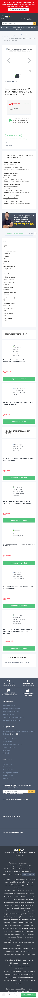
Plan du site (7, 874)
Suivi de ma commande (11, 708)
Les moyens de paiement (12, 711)
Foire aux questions (10, 738)
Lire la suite (8, 145)
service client (27, 27)
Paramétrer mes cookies (18, 863)
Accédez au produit (19, 478)
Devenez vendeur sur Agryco (13, 744)
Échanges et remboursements (13, 717)
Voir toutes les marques (11, 720)
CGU (6, 869)
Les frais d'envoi (8, 714)
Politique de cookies (23, 869)
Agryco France (27, 874)
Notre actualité (8, 770)
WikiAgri (6, 753)
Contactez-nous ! (9, 767)
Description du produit (13, 135)
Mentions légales (11, 866)
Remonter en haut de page (19, 673)
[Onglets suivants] (34, 233)
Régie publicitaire (9, 747)
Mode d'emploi (8, 741)
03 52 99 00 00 (7, 27)
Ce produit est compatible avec (15, 139)
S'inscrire (32, 791)
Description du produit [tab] (15, 233)
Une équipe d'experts (10, 773)
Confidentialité (25, 866)
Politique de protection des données (18, 872)
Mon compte (7, 764)
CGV (12, 869)
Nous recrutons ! (9, 778)
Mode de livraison (9, 706)
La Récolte (6, 750)
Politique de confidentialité (25, 954)
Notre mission (8, 775)
